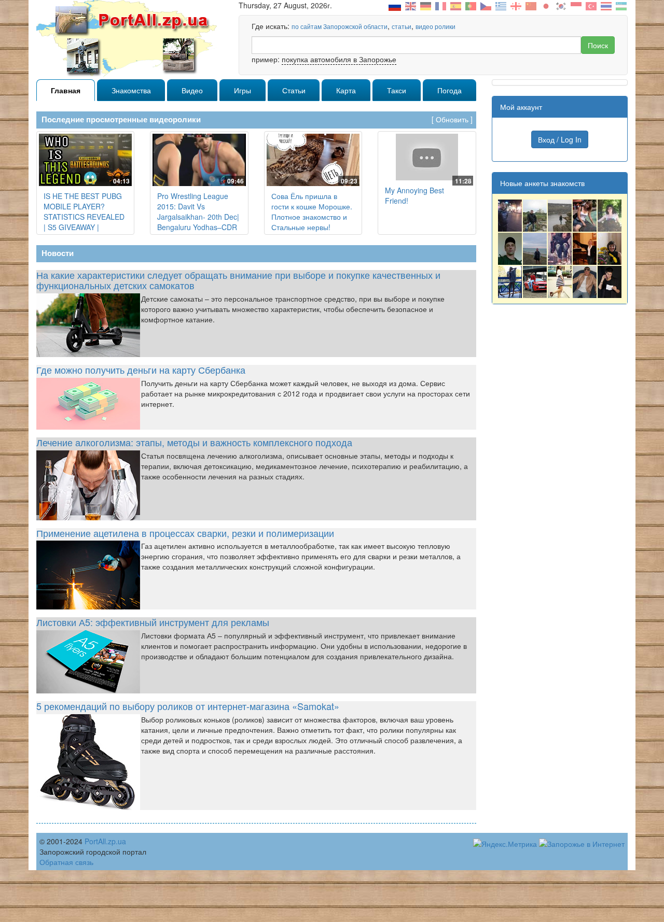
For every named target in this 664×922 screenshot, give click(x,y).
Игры (242, 90)
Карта (346, 90)
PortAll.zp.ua (105, 841)
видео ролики (435, 26)
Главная (65, 90)
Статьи (294, 90)
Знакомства (131, 90)
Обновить (452, 119)
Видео (192, 90)
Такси (396, 90)
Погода (449, 90)
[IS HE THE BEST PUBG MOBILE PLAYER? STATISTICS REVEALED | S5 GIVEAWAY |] (85, 160)
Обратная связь (66, 862)
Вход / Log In (560, 139)
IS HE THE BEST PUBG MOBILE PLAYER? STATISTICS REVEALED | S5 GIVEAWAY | (84, 211)
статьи (401, 26)
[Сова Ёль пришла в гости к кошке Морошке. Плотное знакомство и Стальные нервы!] (313, 160)
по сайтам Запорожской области (340, 26)
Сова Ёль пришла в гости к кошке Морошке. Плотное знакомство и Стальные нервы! (311, 211)
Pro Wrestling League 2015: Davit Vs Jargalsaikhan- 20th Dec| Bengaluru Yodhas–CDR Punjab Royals (198, 217)
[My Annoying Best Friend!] (426, 157)
